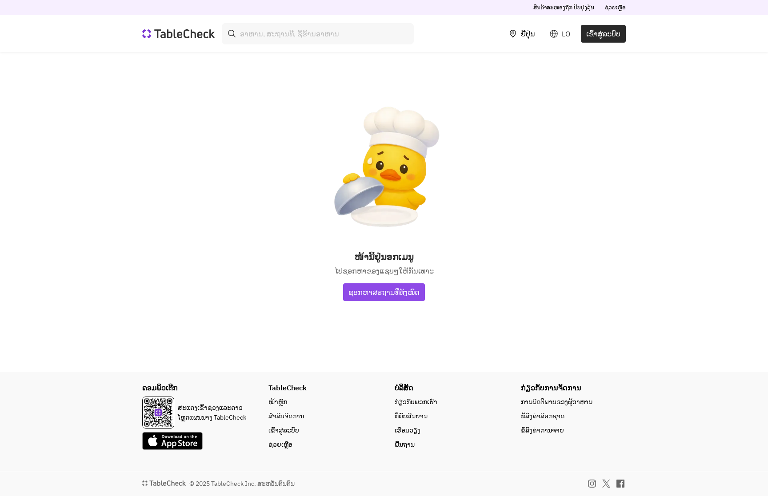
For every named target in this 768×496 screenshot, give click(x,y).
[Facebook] (620, 483)
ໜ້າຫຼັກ (277, 402)
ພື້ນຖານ (405, 444)
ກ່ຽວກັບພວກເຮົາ (416, 402)
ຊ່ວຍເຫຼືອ (615, 7)
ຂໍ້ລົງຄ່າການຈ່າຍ (542, 430)
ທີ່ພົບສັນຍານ (411, 416)
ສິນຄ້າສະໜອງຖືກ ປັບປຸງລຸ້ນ (563, 7)
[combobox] (318, 33)
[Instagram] (592, 483)
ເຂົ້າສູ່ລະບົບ (603, 33)
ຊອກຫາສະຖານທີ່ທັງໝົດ (384, 292)
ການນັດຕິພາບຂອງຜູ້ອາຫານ (556, 402)
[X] (606, 483)
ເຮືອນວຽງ (407, 430)
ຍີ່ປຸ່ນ (528, 33)
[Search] (232, 34)
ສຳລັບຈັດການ (286, 416)
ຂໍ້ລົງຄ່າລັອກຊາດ (542, 416)
